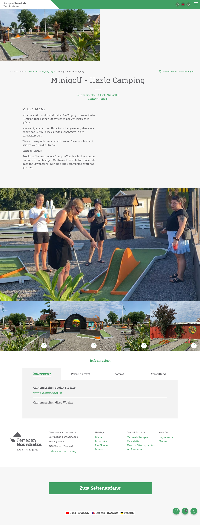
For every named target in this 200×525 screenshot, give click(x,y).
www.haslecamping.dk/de (47, 393)
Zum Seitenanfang (100, 488)
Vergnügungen (47, 72)
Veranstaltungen (137, 437)
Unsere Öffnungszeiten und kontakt (141, 447)
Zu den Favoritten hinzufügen (178, 72)
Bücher (99, 437)
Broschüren (102, 441)
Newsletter (134, 441)
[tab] (41, 374)
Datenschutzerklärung (62, 451)
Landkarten (102, 445)
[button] (183, 4)
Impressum (166, 437)
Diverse (99, 449)
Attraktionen (31, 72)
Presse (163, 441)
